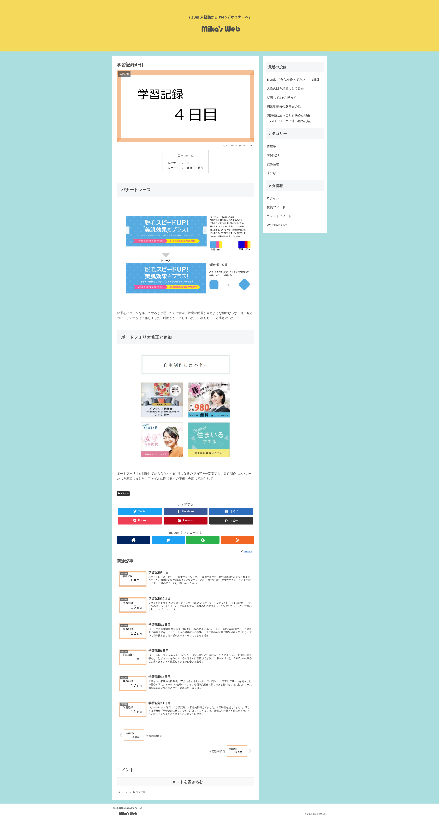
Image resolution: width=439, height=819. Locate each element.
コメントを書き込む (185, 782)
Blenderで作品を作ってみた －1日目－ (294, 79)
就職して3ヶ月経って (281, 97)
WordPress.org (277, 225)
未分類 (271, 173)
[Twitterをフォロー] (168, 540)
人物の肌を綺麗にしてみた (285, 88)
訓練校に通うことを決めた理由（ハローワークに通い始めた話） (290, 118)
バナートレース (180, 162)
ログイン (273, 198)
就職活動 (273, 164)
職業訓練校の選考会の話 (284, 106)
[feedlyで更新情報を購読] (203, 540)
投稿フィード (276, 207)
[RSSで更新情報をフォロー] (237, 540)
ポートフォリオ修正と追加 (186, 167)
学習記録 (124, 493)
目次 (180, 155)
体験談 (271, 146)
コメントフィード (279, 216)
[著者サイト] (133, 540)
